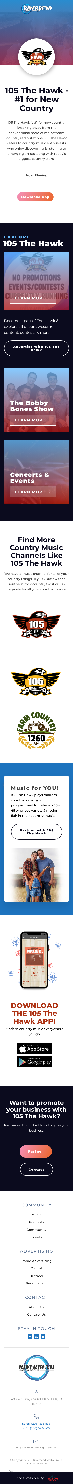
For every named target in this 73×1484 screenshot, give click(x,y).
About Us (36, 1307)
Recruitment (36, 1283)
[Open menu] (35, 19)
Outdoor (36, 1276)
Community (36, 1230)
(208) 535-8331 (36, 1423)
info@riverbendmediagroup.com (36, 1447)
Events (36, 1237)
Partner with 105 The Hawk (37, 831)
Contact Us (36, 1314)
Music (36, 1215)
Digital (36, 1268)
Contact (36, 1169)
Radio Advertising (36, 1261)
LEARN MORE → (33, 298)
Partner (35, 1151)
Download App (35, 197)
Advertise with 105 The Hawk (36, 348)
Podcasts (36, 1222)
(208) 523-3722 (36, 1428)
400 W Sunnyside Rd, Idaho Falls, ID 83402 (36, 1401)
